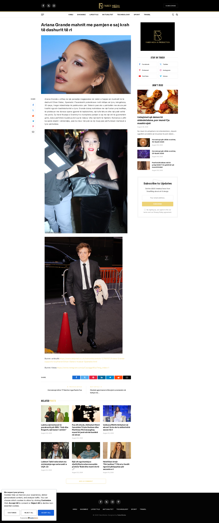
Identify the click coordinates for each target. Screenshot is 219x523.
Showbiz (81, 15)
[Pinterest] (33, 126)
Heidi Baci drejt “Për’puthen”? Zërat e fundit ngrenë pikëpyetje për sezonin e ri (116, 465)
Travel (147, 15)
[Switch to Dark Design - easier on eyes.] (173, 15)
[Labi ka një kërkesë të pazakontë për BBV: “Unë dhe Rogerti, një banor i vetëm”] (55, 413)
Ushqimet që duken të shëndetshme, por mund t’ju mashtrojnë (153, 120)
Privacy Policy (158, 212)
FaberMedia (121, 515)
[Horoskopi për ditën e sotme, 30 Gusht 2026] (143, 142)
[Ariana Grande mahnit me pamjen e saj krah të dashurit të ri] (86, 64)
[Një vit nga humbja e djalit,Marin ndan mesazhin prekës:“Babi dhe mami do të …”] (86, 450)
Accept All (46, 513)
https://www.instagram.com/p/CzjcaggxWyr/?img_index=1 (83, 368)
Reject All (29, 513)
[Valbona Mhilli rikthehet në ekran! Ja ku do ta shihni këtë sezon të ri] (117, 413)
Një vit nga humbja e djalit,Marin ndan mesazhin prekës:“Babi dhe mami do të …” (85, 465)
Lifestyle (94, 15)
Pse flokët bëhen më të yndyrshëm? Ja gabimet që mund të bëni (163, 165)
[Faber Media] (109, 6)
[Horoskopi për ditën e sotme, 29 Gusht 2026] (143, 154)
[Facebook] (33, 105)
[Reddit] (33, 116)
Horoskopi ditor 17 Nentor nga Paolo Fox (65, 390)
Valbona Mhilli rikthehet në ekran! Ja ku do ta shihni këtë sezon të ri (116, 427)
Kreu (71, 15)
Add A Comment (86, 481)
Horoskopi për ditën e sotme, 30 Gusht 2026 (164, 141)
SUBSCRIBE (171, 6)
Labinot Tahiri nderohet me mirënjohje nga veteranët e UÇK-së (54, 464)
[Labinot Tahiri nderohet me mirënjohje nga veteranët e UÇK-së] (55, 450)
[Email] (33, 132)
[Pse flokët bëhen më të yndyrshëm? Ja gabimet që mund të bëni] (143, 165)
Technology (123, 15)
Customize (12, 513)
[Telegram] (33, 121)
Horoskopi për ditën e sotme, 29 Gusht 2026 (164, 152)
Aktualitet (107, 15)
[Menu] (42, 14)
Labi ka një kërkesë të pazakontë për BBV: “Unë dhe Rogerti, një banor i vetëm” (54, 427)
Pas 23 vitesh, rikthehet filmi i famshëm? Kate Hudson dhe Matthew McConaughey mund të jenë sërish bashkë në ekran (86, 430)
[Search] (177, 14)
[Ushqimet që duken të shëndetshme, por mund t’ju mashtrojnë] (157, 102)
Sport (137, 15)
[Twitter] (33, 110)
